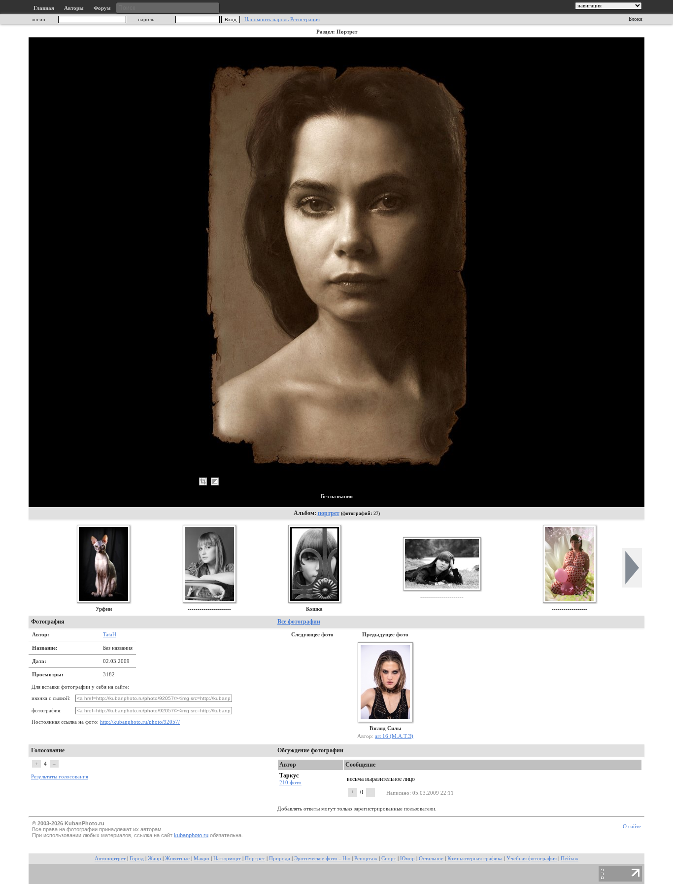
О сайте (632, 826)
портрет (328, 513)
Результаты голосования (59, 776)
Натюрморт (227, 858)
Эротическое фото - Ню (323, 858)
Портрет (255, 858)
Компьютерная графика (475, 858)
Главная (44, 8)
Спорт (388, 858)
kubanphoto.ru (191, 835)
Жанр (154, 858)
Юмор (407, 858)
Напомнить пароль (266, 19)
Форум (102, 8)
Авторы (74, 8)
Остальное (431, 858)
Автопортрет (110, 858)
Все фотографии (298, 621)
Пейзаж (569, 858)
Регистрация (305, 19)
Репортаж (365, 858)
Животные (177, 858)
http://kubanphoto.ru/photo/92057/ (140, 722)
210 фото (290, 782)
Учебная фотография (531, 858)
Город (137, 858)
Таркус (289, 775)
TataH (109, 634)
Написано (397, 793)
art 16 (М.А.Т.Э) (394, 736)
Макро (201, 858)
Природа (279, 858)
